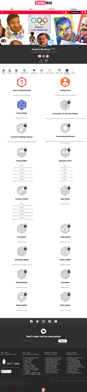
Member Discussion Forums (76, 357)
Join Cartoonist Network (75, 365)
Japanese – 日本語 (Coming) (32, 372)
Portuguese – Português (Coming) (31, 370)
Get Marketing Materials (74, 372)
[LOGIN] (66, 12)
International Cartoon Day (53, 359)
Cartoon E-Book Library (53, 369)
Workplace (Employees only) (76, 366)
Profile (9, 73)
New (12, 9)
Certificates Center (51, 368)
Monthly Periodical (51, 365)
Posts (16, 73)
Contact (63, 380)
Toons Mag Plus (28, 359)
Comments (34, 73)
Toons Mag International (31, 357)
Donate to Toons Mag (74, 363)
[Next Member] (83, 40)
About (57, 380)
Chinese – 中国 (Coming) (31, 368)
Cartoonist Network (51, 372)
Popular (51, 9)
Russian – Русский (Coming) (32, 374)
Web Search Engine (51, 371)
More (73, 73)
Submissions (24, 73)
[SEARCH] (63, 12)
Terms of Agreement (81, 380)
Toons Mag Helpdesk (74, 360)
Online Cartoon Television (53, 363)
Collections (49, 73)
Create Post (75, 12)
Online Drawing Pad (51, 362)
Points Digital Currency (52, 360)
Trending (73, 9)
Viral (31, 9)
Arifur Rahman (11, 385)
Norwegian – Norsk (29, 366)
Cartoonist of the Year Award (54, 357)
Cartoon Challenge (51, 366)
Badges (67, 73)
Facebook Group (72, 368)
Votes (41, 73)
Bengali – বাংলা (28, 360)
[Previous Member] (3, 40)
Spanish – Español (29, 365)
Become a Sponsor (73, 369)
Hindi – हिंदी (27, 362)
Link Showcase (72, 371)
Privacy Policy (70, 380)
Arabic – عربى (28, 363)
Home (3, 73)
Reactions (59, 73)
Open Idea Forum (73, 359)
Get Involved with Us (74, 362)
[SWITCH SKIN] (85, 12)
